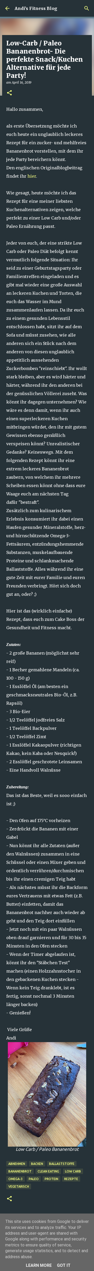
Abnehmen (16, 1163)
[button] (9, 93)
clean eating (48, 1171)
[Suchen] (87, 8)
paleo (34, 1179)
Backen (37, 1163)
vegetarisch (18, 1186)
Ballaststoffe (61, 1163)
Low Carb (73, 1171)
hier (31, 176)
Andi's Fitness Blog (36, 8)
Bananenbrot (20, 1171)
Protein (51, 1179)
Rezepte (71, 1179)
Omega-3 (15, 1179)
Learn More (39, 1265)
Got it (63, 1265)
